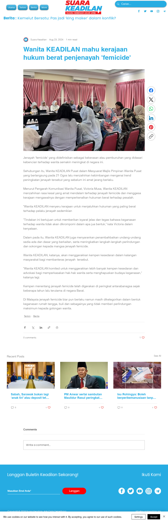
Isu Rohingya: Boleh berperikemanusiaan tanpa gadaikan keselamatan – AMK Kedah (136, 396)
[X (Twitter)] (151, 99)
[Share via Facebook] (24, 327)
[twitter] (145, 11)
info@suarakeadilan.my (148, 511)
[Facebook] (151, 90)
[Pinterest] (151, 127)
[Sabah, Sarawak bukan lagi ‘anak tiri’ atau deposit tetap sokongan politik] (31, 375)
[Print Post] (57, 327)
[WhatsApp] (151, 109)
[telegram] (164, 11)
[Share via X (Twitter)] (32, 327)
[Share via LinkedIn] (40, 327)
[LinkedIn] (151, 118)
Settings (138, 516)
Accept (153, 516)
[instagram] (158, 11)
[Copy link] (151, 136)
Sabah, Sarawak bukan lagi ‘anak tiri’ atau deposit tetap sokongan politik (30, 396)
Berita (36, 316)
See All (157, 355)
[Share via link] (49, 327)
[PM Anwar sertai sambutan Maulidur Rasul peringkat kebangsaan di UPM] (84, 375)
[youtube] (152, 11)
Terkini (27, 316)
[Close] (164, 516)
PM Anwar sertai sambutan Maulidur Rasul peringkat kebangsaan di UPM (83, 396)
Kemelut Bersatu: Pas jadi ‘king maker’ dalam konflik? (67, 18)
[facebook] (139, 11)
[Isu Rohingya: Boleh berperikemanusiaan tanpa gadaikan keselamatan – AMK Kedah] (137, 375)
